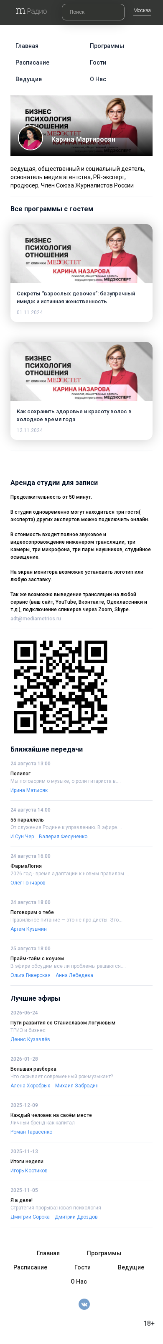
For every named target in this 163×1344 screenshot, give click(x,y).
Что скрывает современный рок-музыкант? (61, 1076)
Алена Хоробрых (30, 1086)
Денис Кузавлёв (30, 1039)
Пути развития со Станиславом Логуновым (62, 1023)
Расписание (32, 62)
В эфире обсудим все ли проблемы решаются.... (68, 966)
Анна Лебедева (74, 975)
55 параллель (27, 820)
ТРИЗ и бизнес (28, 1030)
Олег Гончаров (28, 883)
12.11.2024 (30, 430)
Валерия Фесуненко (63, 836)
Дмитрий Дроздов (76, 1217)
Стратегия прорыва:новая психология (55, 1208)
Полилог (20, 774)
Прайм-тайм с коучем (37, 959)
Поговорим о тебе (32, 912)
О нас (98, 79)
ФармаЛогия (26, 866)
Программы (107, 45)
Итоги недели (26, 1161)
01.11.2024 (30, 312)
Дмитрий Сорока (30, 1217)
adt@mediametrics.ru (35, 619)
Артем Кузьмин (28, 929)
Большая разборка (33, 1069)
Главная (26, 45)
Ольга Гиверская (30, 975)
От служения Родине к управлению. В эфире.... (66, 827)
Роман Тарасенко (31, 1132)
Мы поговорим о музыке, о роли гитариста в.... (65, 781)
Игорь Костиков (29, 1171)
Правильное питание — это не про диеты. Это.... (67, 920)
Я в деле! (21, 1200)
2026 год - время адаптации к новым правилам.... (69, 874)
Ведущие (28, 79)
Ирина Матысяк (29, 790)
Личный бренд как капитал (42, 1123)
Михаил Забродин (77, 1086)
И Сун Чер (22, 836)
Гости (98, 62)
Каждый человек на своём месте (51, 1115)
